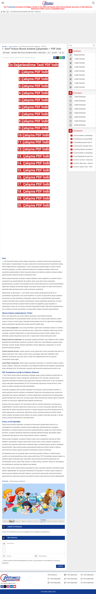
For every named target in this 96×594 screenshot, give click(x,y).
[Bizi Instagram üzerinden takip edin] (8, 586)
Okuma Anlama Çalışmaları (17, 481)
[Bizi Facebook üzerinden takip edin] (1, 586)
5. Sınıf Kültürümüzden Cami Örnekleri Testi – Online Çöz (25, 11)
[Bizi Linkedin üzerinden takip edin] (11, 586)
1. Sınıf (10, 46)
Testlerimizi (11, 7)
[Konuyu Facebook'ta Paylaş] (54, 57)
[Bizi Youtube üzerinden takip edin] (14, 586)
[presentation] (7, 11)
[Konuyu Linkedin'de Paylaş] (63, 57)
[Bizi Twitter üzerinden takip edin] (5, 586)
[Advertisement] (48, 27)
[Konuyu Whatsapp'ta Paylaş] (60, 57)
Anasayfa (4, 46)
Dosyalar (15, 46)
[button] (5, 521)
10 (62, 521)
